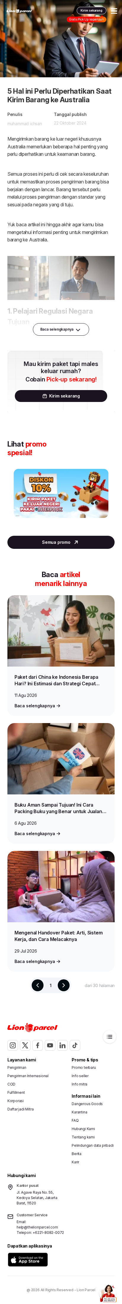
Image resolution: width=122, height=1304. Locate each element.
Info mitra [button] (79, 1084)
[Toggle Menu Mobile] (114, 11)
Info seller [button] (80, 1076)
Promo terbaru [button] (84, 1067)
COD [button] (11, 1084)
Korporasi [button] (15, 1101)
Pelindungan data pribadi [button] (92, 1145)
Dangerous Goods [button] (87, 1104)
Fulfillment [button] (16, 1092)
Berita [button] (76, 1153)
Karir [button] (75, 1162)
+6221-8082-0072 (48, 1232)
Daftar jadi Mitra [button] (20, 1109)
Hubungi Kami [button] (83, 1129)
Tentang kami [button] (83, 1137)
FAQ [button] (75, 1120)
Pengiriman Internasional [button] (28, 1076)
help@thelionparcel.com (37, 1227)
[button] (28, 1260)
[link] (19, 11)
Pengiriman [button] (16, 1067)
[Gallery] (61, 499)
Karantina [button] (79, 1112)
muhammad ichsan (24, 123)
